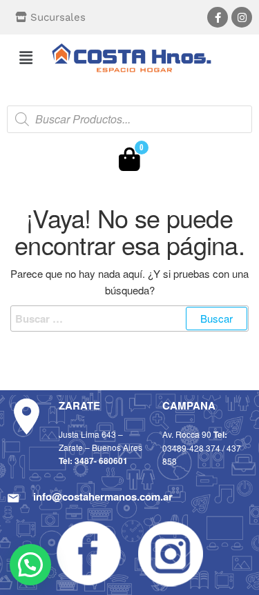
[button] (25, 57)
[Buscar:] (129, 318)
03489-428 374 (191, 448)
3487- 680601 (101, 460)
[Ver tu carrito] (129, 163)
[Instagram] (241, 17)
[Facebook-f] (217, 17)
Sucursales (58, 17)
